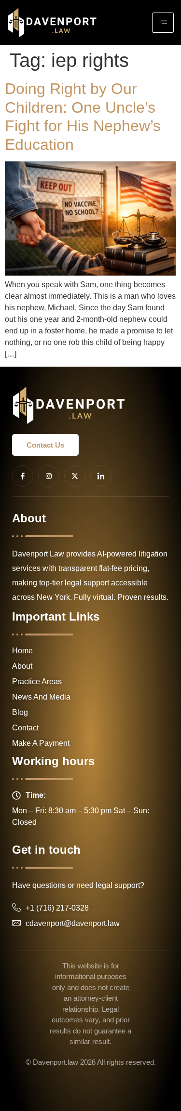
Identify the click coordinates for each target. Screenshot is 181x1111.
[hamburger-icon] (163, 23)
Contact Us (45, 445)
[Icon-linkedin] (100, 476)
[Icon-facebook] (22, 476)
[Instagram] (48, 476)
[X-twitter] (74, 476)
